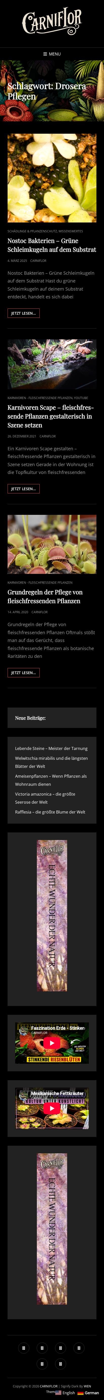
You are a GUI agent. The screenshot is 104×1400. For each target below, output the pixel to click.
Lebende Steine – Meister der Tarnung (51, 748)
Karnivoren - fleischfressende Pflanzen (40, 398)
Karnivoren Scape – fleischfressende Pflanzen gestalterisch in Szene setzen (51, 416)
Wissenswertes (71, 231)
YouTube (81, 398)
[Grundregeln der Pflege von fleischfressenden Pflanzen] (52, 544)
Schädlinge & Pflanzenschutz (32, 231)
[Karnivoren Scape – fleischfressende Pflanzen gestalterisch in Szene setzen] (52, 364)
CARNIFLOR (49, 1386)
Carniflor (38, 261)
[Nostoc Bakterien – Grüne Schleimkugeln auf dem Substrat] (52, 178)
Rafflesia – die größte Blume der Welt (50, 812)
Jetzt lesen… (25, 314)
